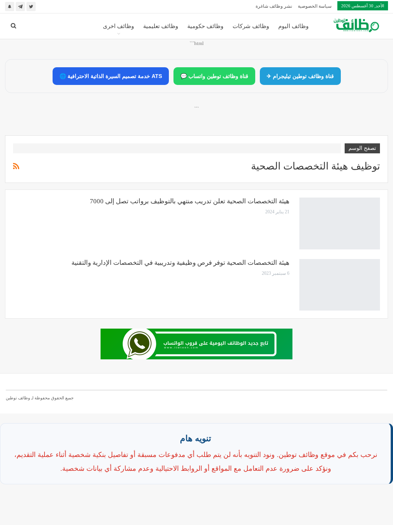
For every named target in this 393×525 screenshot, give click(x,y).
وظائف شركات (251, 26)
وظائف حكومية (205, 26)
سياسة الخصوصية (315, 6)
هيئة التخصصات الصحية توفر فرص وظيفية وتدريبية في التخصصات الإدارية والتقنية (180, 262)
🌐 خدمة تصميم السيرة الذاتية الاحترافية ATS (110, 76)
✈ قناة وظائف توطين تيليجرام (300, 76)
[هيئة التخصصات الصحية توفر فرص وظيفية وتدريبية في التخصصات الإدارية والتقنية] (339, 285)
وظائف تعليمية (160, 26)
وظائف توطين (18, 397)
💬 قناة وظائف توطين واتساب (214, 76)
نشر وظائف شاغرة (274, 6)
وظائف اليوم (293, 26)
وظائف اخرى (118, 26)
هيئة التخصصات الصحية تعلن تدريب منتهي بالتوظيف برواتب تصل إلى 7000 (189, 201)
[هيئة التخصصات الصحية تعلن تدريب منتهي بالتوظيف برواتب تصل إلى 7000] (339, 223)
